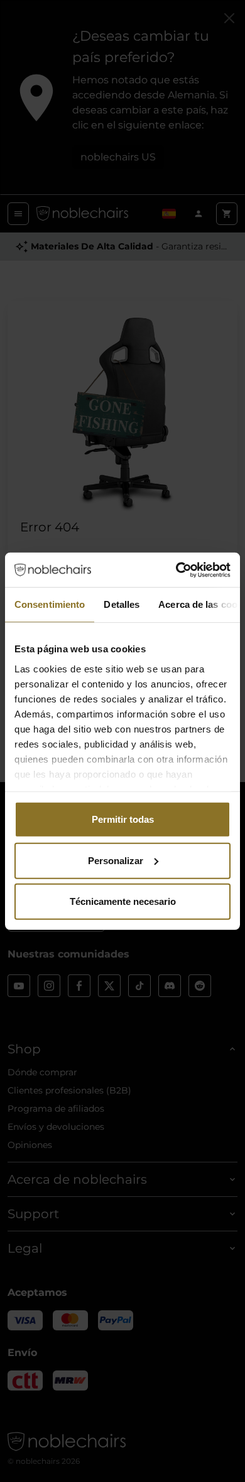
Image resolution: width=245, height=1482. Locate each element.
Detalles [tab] (121, 604)
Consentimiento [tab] (49, 604)
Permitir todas (123, 819)
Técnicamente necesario (123, 901)
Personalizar (115, 860)
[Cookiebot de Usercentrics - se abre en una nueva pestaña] (176, 569)
